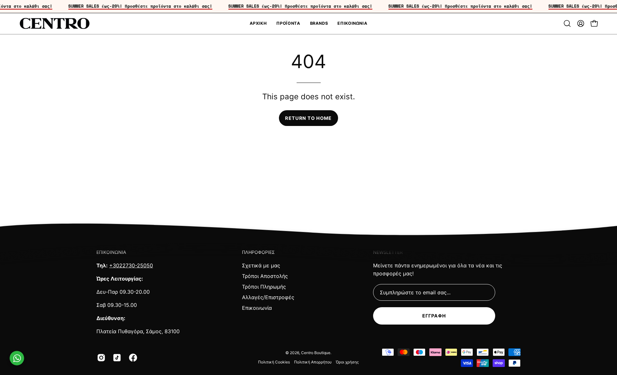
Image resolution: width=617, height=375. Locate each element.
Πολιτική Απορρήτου (313, 362)
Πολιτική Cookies (274, 362)
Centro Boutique (315, 352)
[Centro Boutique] (54, 23)
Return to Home (308, 118)
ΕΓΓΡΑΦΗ (434, 315)
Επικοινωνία (257, 308)
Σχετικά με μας (261, 265)
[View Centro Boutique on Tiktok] (116, 357)
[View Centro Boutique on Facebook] (132, 357)
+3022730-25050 (131, 265)
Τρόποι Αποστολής (265, 276)
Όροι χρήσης (347, 362)
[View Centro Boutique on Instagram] (100, 357)
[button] (567, 23)
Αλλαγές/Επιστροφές (268, 297)
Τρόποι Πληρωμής (264, 286)
